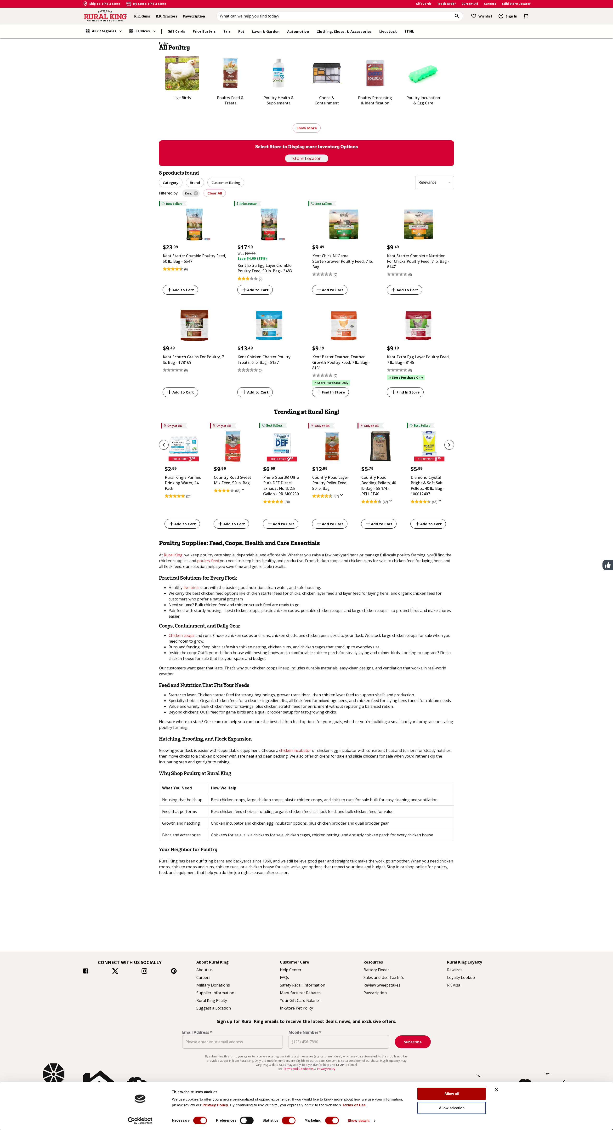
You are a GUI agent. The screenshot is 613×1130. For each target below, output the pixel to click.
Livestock (388, 31)
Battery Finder (376, 969)
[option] (183, 476)
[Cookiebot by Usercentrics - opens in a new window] (140, 1120)
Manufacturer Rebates (300, 992)
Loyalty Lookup (461, 977)
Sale (227, 31)
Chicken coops (181, 635)
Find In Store (333, 392)
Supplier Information (215, 992)
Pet (241, 31)
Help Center (290, 969)
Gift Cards (423, 4)
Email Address (197, 1032)
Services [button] (143, 31)
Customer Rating (225, 182)
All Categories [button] (104, 31)
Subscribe (413, 1041)
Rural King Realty (211, 1000)
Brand (195, 182)
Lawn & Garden (265, 31)
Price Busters (204, 31)
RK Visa (453, 985)
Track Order (446, 4)
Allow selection (452, 1108)
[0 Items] (526, 16)
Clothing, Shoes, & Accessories (344, 31)
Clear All (214, 193)
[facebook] (85, 972)
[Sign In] (501, 16)
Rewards (454, 969)
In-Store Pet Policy (296, 1008)
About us (204, 969)
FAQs (284, 977)
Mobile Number (305, 1032)
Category (170, 182)
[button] (191, 193)
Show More (306, 128)
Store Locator (306, 158)
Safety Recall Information (302, 985)
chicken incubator (295, 750)
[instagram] (144, 972)
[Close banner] (496, 1089)
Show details (358, 1121)
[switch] (247, 1120)
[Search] (457, 16)
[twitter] (115, 972)
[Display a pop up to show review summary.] (244, 491)
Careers (490, 4)
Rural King (173, 555)
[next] (449, 445)
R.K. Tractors (166, 16)
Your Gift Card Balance (300, 1000)
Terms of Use (354, 1105)
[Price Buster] (269, 226)
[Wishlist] (473, 16)
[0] (526, 16)
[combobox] (339, 16)
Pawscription (194, 16)
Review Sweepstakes (381, 985)
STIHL (409, 31)
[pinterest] (173, 972)
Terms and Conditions (298, 1069)
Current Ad (470, 4)
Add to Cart (183, 289)
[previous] (164, 445)
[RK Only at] (183, 447)
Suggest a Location (213, 1008)
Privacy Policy (215, 1105)
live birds (191, 587)
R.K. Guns (142, 16)
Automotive (298, 31)
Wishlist (485, 16)
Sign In (511, 16)
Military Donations (213, 985)
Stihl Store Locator (516, 4)
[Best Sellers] (194, 226)
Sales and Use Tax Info (383, 977)
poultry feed (208, 560)
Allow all (451, 1094)
